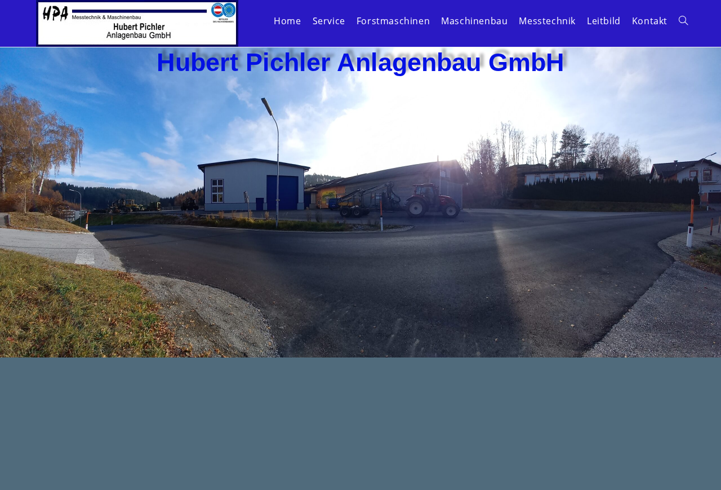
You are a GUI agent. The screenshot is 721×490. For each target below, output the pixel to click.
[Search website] (683, 21)
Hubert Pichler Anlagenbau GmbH (360, 62)
